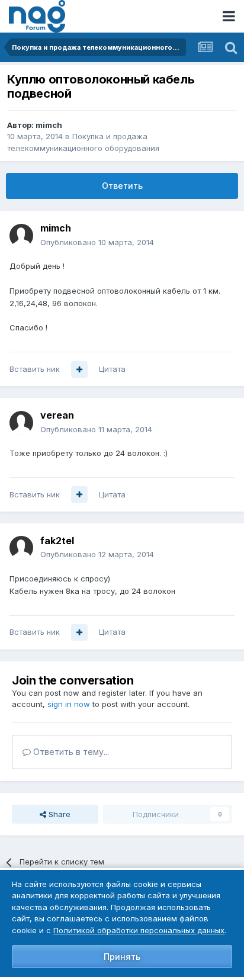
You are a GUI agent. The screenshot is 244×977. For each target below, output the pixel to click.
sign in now (68, 704)
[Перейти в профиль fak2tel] (21, 548)
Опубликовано (97, 242)
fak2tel (57, 541)
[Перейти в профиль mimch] (21, 236)
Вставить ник (34, 369)
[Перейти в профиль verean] (21, 423)
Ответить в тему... (70, 752)
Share (58, 814)
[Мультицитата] (79, 369)
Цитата (112, 369)
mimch (49, 125)
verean (57, 415)
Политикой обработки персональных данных (138, 930)
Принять (122, 957)
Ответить (122, 186)
